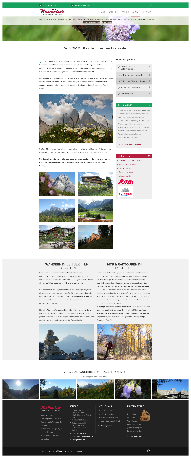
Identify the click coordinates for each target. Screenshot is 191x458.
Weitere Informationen (91, 22)
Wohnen (113, 12)
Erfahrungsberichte (106, 426)
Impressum (70, 451)
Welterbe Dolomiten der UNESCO (94, 152)
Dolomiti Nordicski (126, 172)
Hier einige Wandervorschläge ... (131, 144)
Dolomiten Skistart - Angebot (134, 81)
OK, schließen (107, 22)
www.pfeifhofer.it (78, 440)
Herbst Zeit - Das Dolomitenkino (128, 68)
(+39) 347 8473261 (50, 5)
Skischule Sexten (125, 168)
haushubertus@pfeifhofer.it (85, 5)
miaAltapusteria (125, 176)
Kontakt (146, 12)
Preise (125, 12)
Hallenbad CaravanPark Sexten (130, 160)
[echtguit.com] (58, 451)
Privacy (80, 451)
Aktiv (135, 12)
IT (150, 5)
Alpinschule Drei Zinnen (127, 164)
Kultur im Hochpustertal (132, 75)
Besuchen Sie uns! (135, 436)
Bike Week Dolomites (131, 87)
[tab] (134, 68)
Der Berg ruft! (127, 94)
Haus (102, 12)
